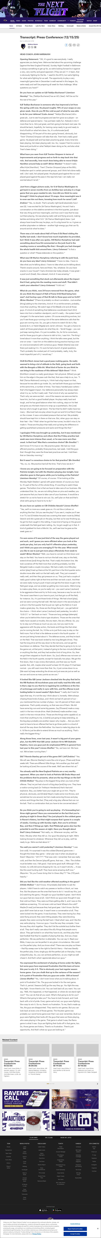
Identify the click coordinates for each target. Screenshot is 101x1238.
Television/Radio (41, 1181)
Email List (94, 1151)
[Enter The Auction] (25, 1121)
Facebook (94, 1158)
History (8, 1163)
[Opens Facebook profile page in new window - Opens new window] (29, 47)
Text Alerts (60, 1179)
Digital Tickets (60, 1176)
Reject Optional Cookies (75, 1229)
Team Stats (8, 1153)
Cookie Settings (75, 1224)
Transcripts (25, 1194)
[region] (50, 1228)
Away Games (60, 1173)
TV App (94, 1155)
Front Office (8, 1159)
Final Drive (41, 1158)
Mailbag (25, 1166)
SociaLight (24, 1169)
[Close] (98, 1228)
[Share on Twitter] (70, 46)
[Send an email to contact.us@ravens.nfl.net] (35, 47)
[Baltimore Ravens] (50, 1219)
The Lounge (42, 1172)
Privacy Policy (36, 1234)
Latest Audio (41, 1150)
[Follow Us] (75, 1121)
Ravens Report (42, 1164)
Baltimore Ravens (33, 44)
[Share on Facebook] (66, 46)
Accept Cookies (75, 1234)
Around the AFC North (24, 1179)
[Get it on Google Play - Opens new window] (57, 1211)
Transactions (8, 1150)
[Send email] (74, 46)
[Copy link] (78, 45)
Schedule (78, 1146)
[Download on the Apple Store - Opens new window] (43, 1210)
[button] (48, 1083)
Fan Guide (78, 1169)
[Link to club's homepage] (5, 20)
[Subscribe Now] (25, 1099)
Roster (8, 1146)
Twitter (94, 1161)
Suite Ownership (60, 1169)
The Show (41, 1161)
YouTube (94, 1171)
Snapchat (94, 1168)
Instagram (94, 1164)
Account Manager (60, 1151)
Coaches (8, 1156)
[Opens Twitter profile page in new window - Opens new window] (32, 47)
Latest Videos (41, 1146)
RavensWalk (78, 1178)
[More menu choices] (68, 20)
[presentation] (98, 1084)
